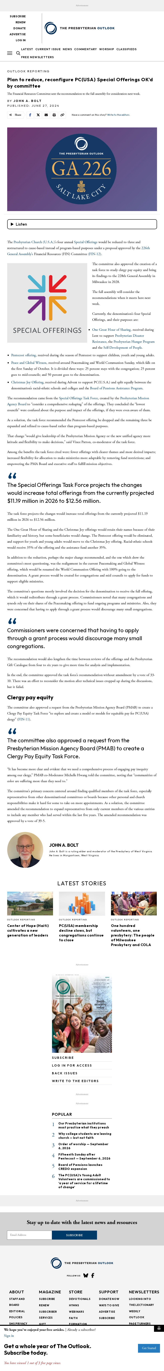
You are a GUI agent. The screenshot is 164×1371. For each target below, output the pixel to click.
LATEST (27, 49)
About (16, 1291)
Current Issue (48, 49)
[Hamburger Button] (9, 53)
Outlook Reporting (28, 71)
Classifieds (126, 49)
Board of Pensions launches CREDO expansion (80, 1167)
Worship (106, 49)
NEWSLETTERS (144, 1291)
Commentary (85, 49)
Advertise (18, 34)
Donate (19, 28)
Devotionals (79, 1299)
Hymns (74, 1305)
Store (76, 1291)
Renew (21, 22)
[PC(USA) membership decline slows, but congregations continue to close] (82, 905)
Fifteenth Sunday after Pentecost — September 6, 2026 (84, 1156)
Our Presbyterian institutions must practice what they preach (83, 1125)
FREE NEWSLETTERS (37, 57)
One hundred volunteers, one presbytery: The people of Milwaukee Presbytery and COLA (133, 935)
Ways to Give (109, 1305)
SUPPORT (109, 1291)
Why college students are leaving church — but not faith (84, 1136)
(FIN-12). (95, 254)
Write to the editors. (118, 114)
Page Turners (140, 1323)
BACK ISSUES (65, 1073)
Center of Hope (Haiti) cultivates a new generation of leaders (28, 930)
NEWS (67, 49)
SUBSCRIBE (63, 1058)
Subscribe (18, 16)
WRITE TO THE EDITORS (75, 1081)
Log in (21, 40)
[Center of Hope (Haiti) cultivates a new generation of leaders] (30, 905)
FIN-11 (23, 719)
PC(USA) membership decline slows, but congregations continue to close (81, 932)
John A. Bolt (27, 101)
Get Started (149, 1348)
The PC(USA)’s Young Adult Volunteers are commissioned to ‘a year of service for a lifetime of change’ (84, 1181)
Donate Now (109, 1299)
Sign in (9, 1335)
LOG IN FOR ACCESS (72, 1065)
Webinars (76, 1311)
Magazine (50, 1291)
